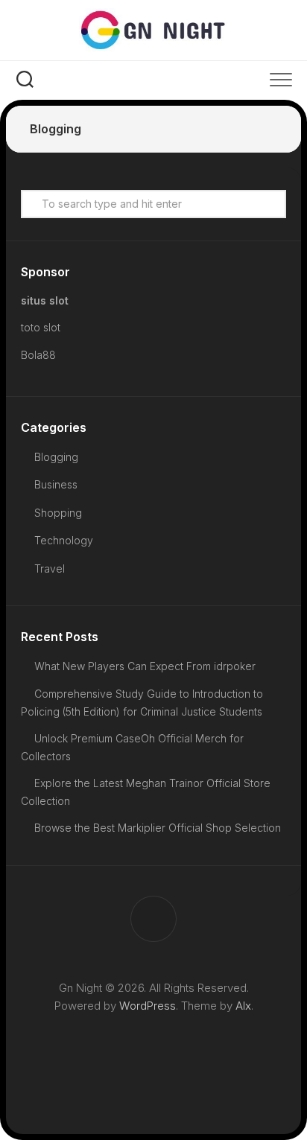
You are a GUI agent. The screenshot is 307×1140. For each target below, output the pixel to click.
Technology (63, 540)
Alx (243, 1006)
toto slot (40, 327)
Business (55, 484)
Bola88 (38, 354)
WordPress (147, 1006)
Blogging (56, 456)
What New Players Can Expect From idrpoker (145, 666)
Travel (49, 568)
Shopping (58, 512)
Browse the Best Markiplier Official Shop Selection (157, 827)
